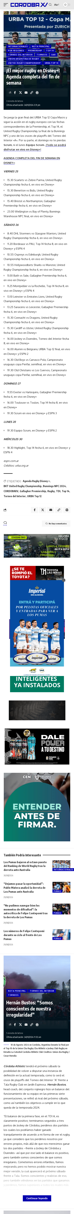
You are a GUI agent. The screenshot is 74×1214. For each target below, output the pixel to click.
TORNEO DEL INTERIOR (20, 55)
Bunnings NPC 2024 (54, 486)
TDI (58, 491)
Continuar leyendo (37, 1198)
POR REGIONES (16, 50)
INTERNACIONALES (18, 46)
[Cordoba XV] (29, 4)
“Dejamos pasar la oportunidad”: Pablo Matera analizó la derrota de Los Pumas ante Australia (24, 887)
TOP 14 (50, 50)
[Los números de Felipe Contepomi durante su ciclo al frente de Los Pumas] (61, 934)
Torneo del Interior (15, 496)
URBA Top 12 (34, 496)
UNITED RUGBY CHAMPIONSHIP (24, 63)
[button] (7, 4)
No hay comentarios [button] (58, 523)
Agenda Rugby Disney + (36, 481)
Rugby (51, 491)
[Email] (26, 92)
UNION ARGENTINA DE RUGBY (23, 59)
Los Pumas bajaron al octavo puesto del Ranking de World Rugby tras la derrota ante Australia (25, 866)
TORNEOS (42, 55)
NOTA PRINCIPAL (41, 46)
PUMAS (57, 891)
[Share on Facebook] (14, 92)
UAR (53, 55)
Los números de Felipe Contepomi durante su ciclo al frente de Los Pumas (24, 935)
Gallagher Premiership (33, 491)
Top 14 (65, 491)
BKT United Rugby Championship (22, 486)
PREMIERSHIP (35, 50)
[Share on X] (20, 92)
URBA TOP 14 (52, 63)
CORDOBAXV (11, 491)
